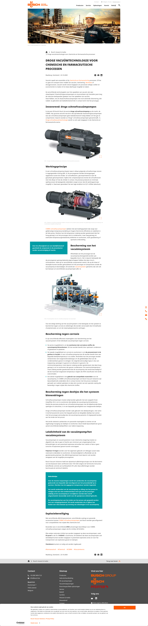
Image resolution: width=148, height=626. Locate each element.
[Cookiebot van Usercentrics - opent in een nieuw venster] (20, 623)
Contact (96, 2)
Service (61, 589)
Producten (62, 575)
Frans (109, 2)
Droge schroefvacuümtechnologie (57, 120)
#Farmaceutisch (51, 549)
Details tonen (34, 623)
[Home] (47, 52)
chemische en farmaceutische (79, 80)
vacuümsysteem (80, 267)
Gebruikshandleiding (66, 578)
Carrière (62, 595)
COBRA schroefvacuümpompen (56, 229)
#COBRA (69, 549)
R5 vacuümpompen (65, 581)
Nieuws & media (64, 598)
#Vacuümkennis (79, 549)
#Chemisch (61, 549)
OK (125, 607)
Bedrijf (61, 592)
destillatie (88, 82)
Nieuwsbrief (63, 600)
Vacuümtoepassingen (66, 584)
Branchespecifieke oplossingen (69, 586)
